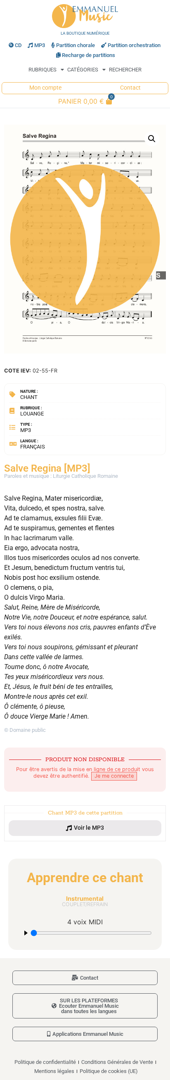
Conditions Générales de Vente (117, 1062)
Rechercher (125, 69)
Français (32, 447)
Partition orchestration (134, 45)
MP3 (39, 45)
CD (18, 45)
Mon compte (45, 87)
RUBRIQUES (42, 69)
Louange (32, 414)
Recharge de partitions (88, 55)
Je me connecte (114, 776)
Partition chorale (75, 45)
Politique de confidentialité (45, 1062)
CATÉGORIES (82, 69)
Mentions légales (54, 1071)
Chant (29, 397)
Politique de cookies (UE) (109, 1071)
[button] (151, 138)
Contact (130, 87)
